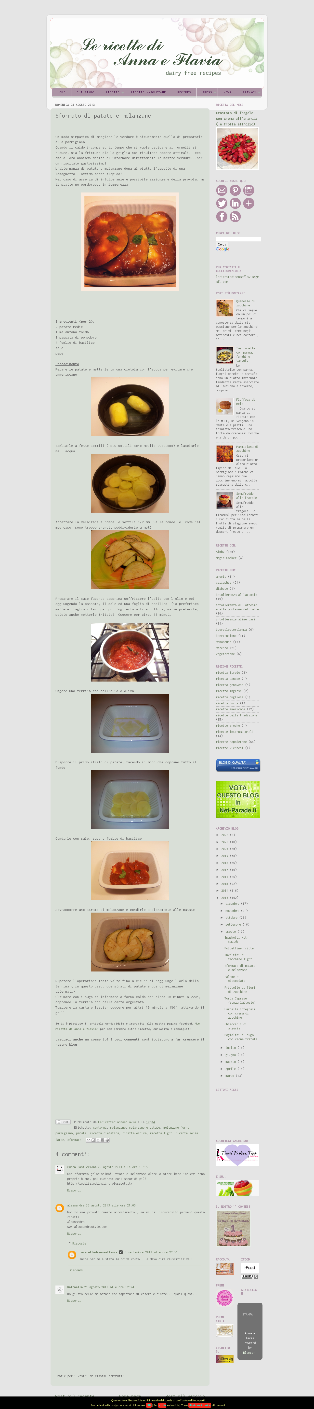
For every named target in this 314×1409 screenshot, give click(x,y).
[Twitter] (222, 208)
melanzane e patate (144, 1127)
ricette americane (230, 709)
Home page (130, 1396)
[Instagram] (249, 195)
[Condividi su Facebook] (102, 1140)
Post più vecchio (185, 1396)
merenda (222, 648)
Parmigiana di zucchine (247, 449)
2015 (225, 884)
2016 (225, 877)
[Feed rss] (235, 221)
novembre (233, 911)
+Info (162, 1405)
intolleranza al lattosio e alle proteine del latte (237, 607)
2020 (225, 849)
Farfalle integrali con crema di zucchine (239, 1013)
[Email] (222, 195)
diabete (222, 588)
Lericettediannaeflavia (98, 1252)
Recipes (184, 92)
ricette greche (228, 725)
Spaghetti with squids (236, 940)
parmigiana (64, 1133)
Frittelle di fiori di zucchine (239, 990)
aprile (231, 1069)
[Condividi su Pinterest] (107, 1140)
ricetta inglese (229, 691)
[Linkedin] (235, 208)
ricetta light (161, 1133)
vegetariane (225, 654)
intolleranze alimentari (235, 619)
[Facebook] (222, 221)
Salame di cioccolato (234, 979)
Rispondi (74, 1190)
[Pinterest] (235, 195)
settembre (234, 924)
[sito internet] (238, 817)
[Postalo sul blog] (93, 1140)
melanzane (118, 1127)
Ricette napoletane (148, 92)
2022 (225, 835)
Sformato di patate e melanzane (239, 968)
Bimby (220, 552)
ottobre (232, 917)
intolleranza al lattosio (236, 595)
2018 (225, 863)
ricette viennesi (229, 748)
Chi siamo (85, 92)
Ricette (112, 92)
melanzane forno (176, 1127)
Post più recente (74, 1396)
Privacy (249, 92)
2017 (225, 870)
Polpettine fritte (239, 948)
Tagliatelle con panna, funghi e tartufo (245, 354)
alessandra (75, 1205)
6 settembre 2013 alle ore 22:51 (151, 1252)
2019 (225, 856)
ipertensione (226, 636)
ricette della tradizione (236, 715)
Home (61, 92)
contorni (100, 1127)
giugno (231, 1055)
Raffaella (75, 1287)
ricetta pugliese (229, 697)
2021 (225, 842)
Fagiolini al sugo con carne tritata (240, 1037)
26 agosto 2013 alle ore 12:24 (109, 1287)
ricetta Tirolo (228, 672)
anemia (221, 576)
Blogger (249, 1352)
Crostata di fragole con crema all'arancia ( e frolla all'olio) (236, 118)
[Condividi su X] (97, 1140)
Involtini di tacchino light (238, 957)
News (227, 92)
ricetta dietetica (104, 1133)
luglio (231, 1048)
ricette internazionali (235, 732)
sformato (74, 1140)
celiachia (223, 582)
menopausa (223, 642)
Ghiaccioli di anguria (235, 1026)
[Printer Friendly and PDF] (63, 1123)
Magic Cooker (226, 558)
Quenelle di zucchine (245, 303)
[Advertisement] (112, 305)
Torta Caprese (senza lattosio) (240, 1000)
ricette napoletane (231, 742)
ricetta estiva (134, 1133)
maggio (231, 1062)
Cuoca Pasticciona (81, 1167)
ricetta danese (228, 679)
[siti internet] (238, 771)
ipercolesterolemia (231, 629)
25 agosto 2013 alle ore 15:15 (123, 1167)
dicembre (233, 903)
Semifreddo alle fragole (246, 496)
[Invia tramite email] (88, 1140)
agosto (231, 931)
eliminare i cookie (199, 1405)
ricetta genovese (229, 685)
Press (207, 92)
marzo (230, 1076)
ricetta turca (227, 703)
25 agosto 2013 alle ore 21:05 (111, 1205)
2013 (225, 898)
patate (81, 1133)
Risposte (79, 1243)
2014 (225, 890)
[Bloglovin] (249, 208)
